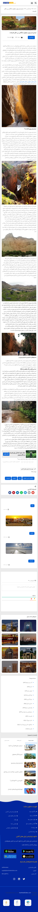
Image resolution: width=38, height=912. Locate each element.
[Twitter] (24, 879)
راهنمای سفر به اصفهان (10, 637)
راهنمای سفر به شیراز (28, 651)
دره (19, 478)
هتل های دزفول (32, 82)
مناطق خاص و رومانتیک (26, 725)
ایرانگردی (28, 9)
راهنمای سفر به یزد (10, 665)
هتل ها (32, 533)
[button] (35, 2)
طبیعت (8, 478)
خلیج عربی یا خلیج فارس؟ (16, 781)
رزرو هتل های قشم (28, 669)
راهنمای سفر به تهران (28, 624)
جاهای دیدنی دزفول (28, 478)
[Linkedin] (19, 879)
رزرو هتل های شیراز (28, 655)
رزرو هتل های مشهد (10, 627)
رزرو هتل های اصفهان (10, 641)
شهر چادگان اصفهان (17, 755)
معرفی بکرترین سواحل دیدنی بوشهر (13, 772)
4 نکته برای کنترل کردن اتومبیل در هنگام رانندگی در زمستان (20, 556)
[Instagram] (14, 879)
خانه (35, 9)
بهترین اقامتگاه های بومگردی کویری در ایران (24, 529)
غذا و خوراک (29, 721)
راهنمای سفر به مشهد (10, 624)
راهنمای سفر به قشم (28, 665)
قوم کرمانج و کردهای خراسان (15, 789)
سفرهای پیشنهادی (27, 712)
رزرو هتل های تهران (28, 627)
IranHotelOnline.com (25, 893)
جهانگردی (29, 699)
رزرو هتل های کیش (28, 641)
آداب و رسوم (29, 683)
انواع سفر (30, 691)
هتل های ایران (23, 82)
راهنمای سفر (29, 708)
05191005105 (5, 867)
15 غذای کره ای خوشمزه (17, 763)
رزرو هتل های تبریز (10, 655)
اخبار (32, 505)
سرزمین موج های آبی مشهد (15, 746)
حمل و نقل (31, 561)
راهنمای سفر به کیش (28, 637)
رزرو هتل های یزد (10, 669)
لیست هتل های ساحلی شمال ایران (26, 501)
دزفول (14, 478)
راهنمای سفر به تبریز (10, 651)
